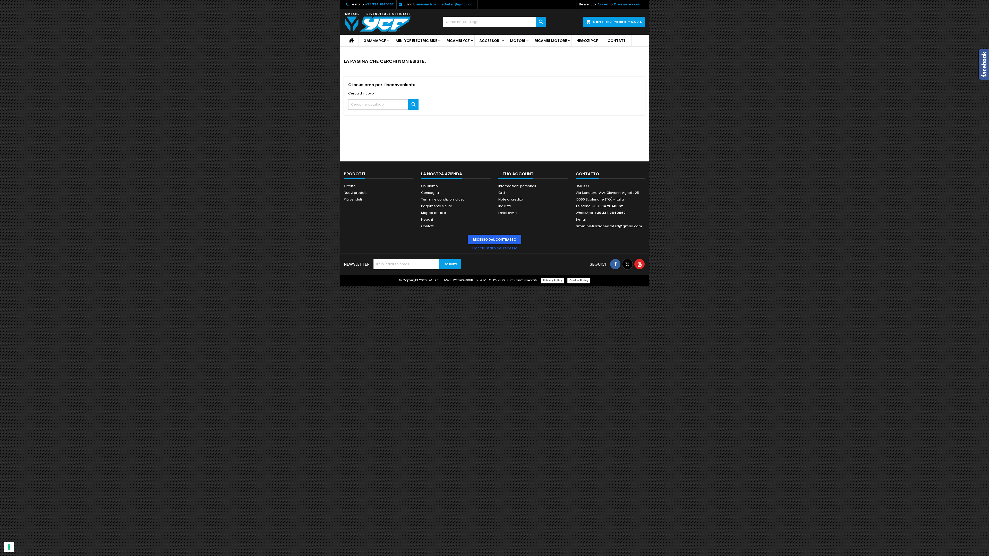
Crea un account (628, 4)
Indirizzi (504, 206)
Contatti (617, 40)
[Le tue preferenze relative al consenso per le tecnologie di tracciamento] (9, 547)
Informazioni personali (517, 186)
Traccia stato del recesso (494, 248)
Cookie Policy (578, 280)
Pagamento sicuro (436, 206)
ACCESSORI (489, 40)
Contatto (587, 174)
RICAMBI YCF (458, 40)
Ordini (503, 192)
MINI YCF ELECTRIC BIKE (416, 40)
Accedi (603, 4)
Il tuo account (515, 174)
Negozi (427, 219)
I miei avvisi (507, 212)
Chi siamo (429, 186)
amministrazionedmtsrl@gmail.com (445, 4)
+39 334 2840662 (379, 4)
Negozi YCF (587, 40)
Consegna (430, 192)
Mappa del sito (433, 212)
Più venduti (353, 199)
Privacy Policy (552, 280)
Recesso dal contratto (494, 239)
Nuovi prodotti (355, 192)
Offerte (350, 186)
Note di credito (510, 199)
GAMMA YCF (374, 40)
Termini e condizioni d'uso (443, 199)
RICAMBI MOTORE (551, 40)
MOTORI (517, 40)
